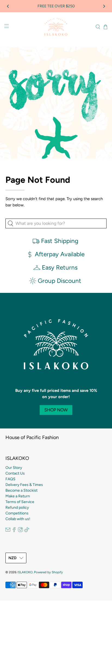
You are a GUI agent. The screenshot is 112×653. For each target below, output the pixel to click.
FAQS (10, 479)
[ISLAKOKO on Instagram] (20, 531)
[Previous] (8, 6)
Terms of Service (19, 502)
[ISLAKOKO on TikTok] (26, 531)
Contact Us (15, 473)
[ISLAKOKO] (56, 27)
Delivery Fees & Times (24, 484)
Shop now (56, 409)
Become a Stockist (21, 490)
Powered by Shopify (48, 572)
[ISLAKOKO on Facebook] (14, 531)
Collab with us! (17, 519)
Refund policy (17, 507)
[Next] (104, 6)
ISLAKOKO (25, 572)
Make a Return (17, 496)
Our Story (13, 467)
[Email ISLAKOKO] (7, 531)
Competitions (17, 513)
